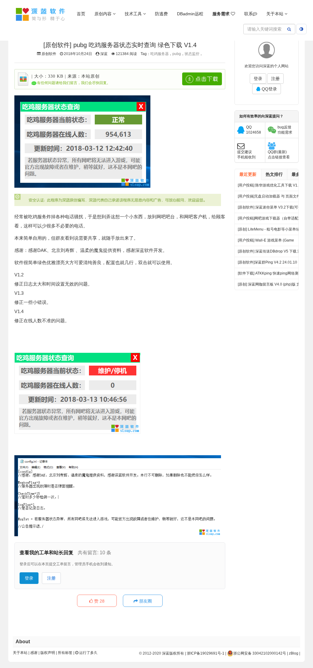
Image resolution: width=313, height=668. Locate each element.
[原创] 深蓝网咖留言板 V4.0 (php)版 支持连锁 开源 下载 (271, 286)
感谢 (34, 653)
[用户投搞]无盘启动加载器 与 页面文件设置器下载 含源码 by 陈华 (271, 198)
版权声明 (47, 653)
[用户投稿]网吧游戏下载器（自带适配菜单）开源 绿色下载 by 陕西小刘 (270, 220)
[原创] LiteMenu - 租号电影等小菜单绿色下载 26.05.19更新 (270, 231)
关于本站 (275, 13)
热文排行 (274, 174)
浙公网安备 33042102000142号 (259, 653)
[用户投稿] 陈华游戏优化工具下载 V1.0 (269, 185)
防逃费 (161, 13)
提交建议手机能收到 (246, 154)
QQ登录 (268, 89)
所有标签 (65, 653)
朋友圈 (145, 601)
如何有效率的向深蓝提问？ (261, 116)
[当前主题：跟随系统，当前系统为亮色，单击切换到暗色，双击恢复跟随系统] (301, 29)
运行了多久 (88, 653)
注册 (51, 578)
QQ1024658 (253, 130)
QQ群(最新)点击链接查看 (279, 154)
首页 (81, 13)
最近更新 (247, 174)
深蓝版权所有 (173, 653)
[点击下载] (202, 78)
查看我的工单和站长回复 (46, 552)
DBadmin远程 (190, 13)
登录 (29, 578)
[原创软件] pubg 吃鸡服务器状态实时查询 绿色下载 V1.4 (120, 45)
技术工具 (134, 13)
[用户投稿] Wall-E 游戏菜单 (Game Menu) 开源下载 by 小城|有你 (266, 242)
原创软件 (49, 54)
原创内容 (103, 13)
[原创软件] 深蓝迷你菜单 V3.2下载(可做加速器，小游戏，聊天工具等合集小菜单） (270, 209)
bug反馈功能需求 (285, 130)
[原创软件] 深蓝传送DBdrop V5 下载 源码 (271, 251)
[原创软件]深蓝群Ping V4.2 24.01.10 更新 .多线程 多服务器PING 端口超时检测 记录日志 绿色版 (270, 264)
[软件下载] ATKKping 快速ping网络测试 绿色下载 (270, 275)
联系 (248, 13)
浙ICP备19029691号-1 (205, 653)
